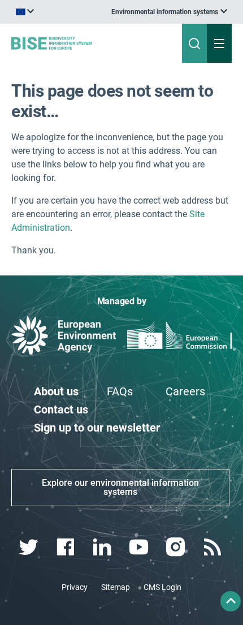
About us (56, 391)
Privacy (75, 587)
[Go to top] (230, 601)
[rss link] (213, 547)
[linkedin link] (103, 547)
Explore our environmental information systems (120, 487)
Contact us (61, 409)
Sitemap (115, 587)
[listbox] (169, 12)
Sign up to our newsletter (97, 427)
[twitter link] (29, 547)
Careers (185, 391)
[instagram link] (176, 547)
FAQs (120, 391)
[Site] (82, 43)
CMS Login (162, 587)
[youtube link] (139, 547)
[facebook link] (66, 547)
